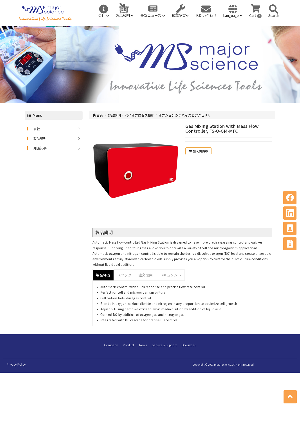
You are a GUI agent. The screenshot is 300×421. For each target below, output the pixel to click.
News (143, 345)
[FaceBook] (289, 197)
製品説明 (123, 15)
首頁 (99, 115)
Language (231, 15)
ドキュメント (170, 275)
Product (128, 345)
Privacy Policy (16, 364)
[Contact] (289, 228)
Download (189, 345)
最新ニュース (151, 15)
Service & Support (164, 345)
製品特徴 (103, 275)
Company (111, 345)
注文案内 (145, 275)
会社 (102, 15)
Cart (254, 15)
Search (273, 15)
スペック (124, 275)
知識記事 (179, 15)
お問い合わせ (206, 15)
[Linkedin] (289, 213)
